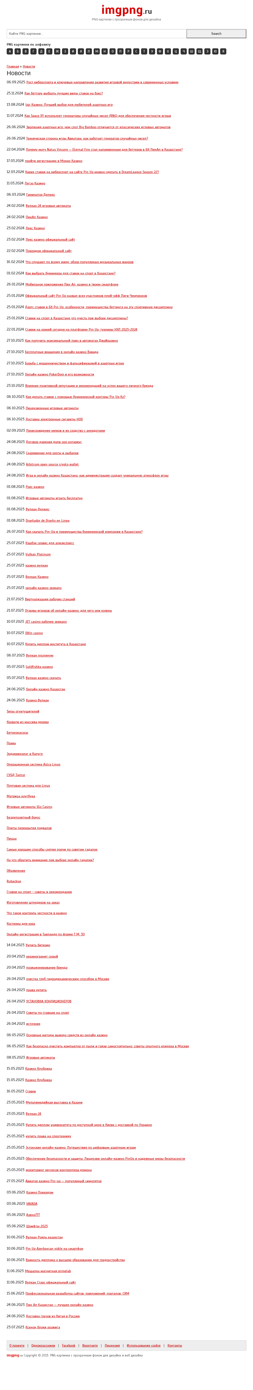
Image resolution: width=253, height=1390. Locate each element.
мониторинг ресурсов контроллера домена (59, 1170)
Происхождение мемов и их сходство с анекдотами (65, 430)
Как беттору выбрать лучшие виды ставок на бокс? (63, 93)
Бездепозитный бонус (23, 817)
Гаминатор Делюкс (40, 194)
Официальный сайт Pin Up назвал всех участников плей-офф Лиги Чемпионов (86, 295)
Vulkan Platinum (38, 554)
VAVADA (31, 1203)
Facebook (68, 1345)
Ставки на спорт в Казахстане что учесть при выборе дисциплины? (76, 318)
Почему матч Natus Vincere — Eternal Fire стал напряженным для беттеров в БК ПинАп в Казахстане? (104, 149)
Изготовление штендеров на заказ (33, 902)
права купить (36, 990)
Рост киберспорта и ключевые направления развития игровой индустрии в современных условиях (102, 82)
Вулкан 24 (33, 1113)
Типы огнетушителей (23, 711)
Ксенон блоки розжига (42, 1327)
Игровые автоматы (40, 1057)
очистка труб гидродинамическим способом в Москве (67, 979)
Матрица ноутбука (21, 796)
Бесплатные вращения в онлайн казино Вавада (61, 352)
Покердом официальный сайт (49, 251)
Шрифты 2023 (37, 1226)
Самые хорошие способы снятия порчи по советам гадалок (52, 849)
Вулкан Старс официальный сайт (50, 1282)
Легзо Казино (35, 183)
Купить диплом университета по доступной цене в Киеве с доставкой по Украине (89, 1125)
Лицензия (112, 1345)
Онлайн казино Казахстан (45, 689)
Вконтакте (90, 1345)
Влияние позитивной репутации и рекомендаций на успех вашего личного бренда (89, 385)
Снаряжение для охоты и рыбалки (52, 453)
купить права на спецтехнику (48, 1136)
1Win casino (34, 633)
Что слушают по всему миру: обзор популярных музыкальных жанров (79, 262)
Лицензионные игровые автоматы (52, 408)
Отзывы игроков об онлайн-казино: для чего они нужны (68, 610)
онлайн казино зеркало (43, 588)
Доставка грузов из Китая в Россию (53, 1316)
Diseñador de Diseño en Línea (47, 520)
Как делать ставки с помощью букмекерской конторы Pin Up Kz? (75, 396)
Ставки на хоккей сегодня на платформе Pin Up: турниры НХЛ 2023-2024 (81, 329)
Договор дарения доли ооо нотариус (54, 442)
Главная (13, 66)
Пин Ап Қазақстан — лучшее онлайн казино (59, 1304)
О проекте (16, 1345)
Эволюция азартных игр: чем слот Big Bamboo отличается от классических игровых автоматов (98, 127)
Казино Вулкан (37, 700)
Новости (29, 66)
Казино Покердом (39, 1192)
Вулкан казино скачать (43, 678)
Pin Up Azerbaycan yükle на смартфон (54, 1248)
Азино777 (33, 1214)
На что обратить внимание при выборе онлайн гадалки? (50, 860)
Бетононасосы (17, 732)
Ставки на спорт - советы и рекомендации (39, 892)
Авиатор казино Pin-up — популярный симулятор (63, 1181)
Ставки (30, 1091)
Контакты (175, 1345)
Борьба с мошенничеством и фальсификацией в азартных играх (74, 363)
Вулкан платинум (39, 655)
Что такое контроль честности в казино (37, 913)
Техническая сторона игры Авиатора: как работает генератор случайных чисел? (87, 138)
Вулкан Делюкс (37, 509)
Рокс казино (35, 486)
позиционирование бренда (46, 967)
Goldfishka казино (39, 666)
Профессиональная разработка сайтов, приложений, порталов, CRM (77, 1293)
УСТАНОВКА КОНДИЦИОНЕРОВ (48, 1001)
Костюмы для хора (21, 923)
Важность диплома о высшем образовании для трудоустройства (75, 1260)
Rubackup (14, 881)
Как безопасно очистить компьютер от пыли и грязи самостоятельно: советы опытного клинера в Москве (107, 1046)
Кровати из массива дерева (28, 722)
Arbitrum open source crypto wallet (52, 464)
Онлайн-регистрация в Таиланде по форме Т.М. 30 (46, 934)
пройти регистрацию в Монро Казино (53, 161)
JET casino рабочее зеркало (46, 621)
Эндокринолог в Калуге (25, 753)
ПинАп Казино (37, 217)
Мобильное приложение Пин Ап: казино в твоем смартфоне (71, 284)
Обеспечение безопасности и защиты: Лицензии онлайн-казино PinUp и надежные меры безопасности (105, 1158)
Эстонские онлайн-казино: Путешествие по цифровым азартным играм (81, 1147)
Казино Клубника (38, 1068)
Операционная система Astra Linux (33, 764)
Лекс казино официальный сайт (50, 239)
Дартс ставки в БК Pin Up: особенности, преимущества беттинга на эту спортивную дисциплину (99, 307)
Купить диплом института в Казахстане (55, 644)
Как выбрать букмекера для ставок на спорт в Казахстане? (70, 273)
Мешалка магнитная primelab (48, 1271)
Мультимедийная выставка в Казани (54, 1102)
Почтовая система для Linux (28, 785)
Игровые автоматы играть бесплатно (54, 498)
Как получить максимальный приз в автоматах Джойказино (71, 340)
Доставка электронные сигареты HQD (54, 419)
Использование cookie (144, 1345)
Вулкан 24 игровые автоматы (48, 205)
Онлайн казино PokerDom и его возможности (59, 374)
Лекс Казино (35, 228)
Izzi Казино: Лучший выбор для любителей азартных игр (69, 104)
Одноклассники (43, 1345)
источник (33, 1023)
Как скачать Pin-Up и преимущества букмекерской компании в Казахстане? (84, 531)
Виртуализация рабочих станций (50, 599)
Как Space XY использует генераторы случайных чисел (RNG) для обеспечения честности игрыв (97, 115)
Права (11, 743)
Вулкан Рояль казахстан (44, 1237)
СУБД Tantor (16, 775)
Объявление (16, 870)
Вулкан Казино (36, 576)
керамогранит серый (42, 956)
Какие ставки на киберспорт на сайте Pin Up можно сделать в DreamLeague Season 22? (92, 172)
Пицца (12, 838)
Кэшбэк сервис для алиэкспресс (49, 543)
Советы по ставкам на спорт (47, 1012)
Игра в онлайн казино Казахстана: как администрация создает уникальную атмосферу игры (97, 475)
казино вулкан (36, 565)
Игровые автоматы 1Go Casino (29, 806)
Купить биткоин (38, 945)
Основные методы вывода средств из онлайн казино (66, 1035)
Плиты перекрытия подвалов (29, 828)
